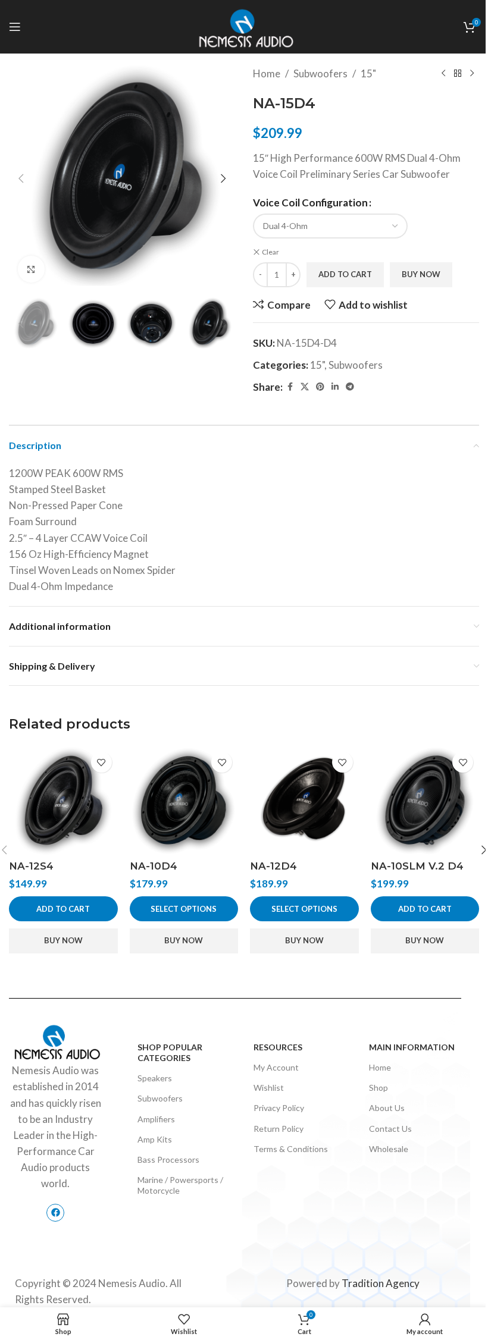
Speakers (154, 1078)
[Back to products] (458, 74)
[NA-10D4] (184, 800)
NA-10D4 (153, 866)
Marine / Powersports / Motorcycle (180, 1185)
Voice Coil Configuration (310, 202)
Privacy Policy (279, 1108)
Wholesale (388, 1149)
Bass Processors (168, 1159)
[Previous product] (443, 74)
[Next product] (472, 74)
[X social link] (304, 387)
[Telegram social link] (350, 387)
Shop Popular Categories (169, 1052)
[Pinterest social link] (320, 387)
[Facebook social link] (290, 387)
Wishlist (269, 1087)
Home (266, 73)
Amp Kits (154, 1139)
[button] (21, 178)
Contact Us (390, 1129)
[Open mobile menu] (15, 27)
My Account (276, 1067)
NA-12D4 (273, 866)
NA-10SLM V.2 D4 (417, 866)
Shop (378, 1087)
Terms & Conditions (291, 1149)
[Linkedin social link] (335, 387)
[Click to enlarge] (31, 269)
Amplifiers (156, 1119)
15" (368, 73)
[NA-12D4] (304, 800)
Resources (278, 1047)
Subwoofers (320, 73)
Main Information (412, 1047)
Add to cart (345, 274)
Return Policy (279, 1129)
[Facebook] (55, 1213)
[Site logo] (244, 25)
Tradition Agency (381, 1283)
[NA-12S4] (63, 800)
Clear (270, 251)
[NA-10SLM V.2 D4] (425, 800)
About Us (387, 1108)
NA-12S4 (31, 866)
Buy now (421, 274)
